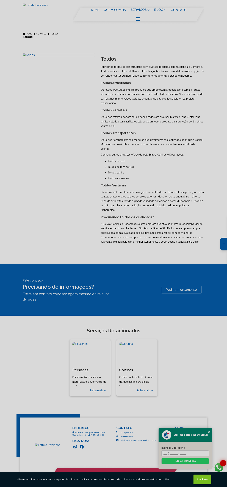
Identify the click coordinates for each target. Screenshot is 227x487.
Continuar (202, 479)
